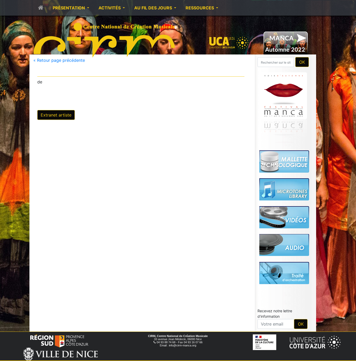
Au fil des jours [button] (153, 7)
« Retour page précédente (59, 60)
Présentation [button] (69, 7)
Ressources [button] (200, 7)
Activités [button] (110, 7)
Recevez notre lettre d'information (274, 314)
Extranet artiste (56, 115)
